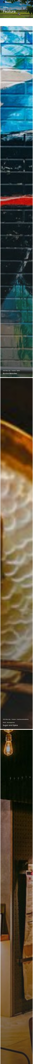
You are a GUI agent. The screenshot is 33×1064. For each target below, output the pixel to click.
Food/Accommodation (23, 719)
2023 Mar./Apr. (7, 370)
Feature (14, 370)
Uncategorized (11, 722)
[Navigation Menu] (29, 2)
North (18, 370)
